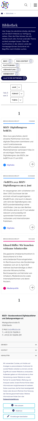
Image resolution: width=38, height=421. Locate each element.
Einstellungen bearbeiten (19, 416)
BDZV (5, 61)
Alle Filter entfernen (12, 78)
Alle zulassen (19, 405)
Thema (14, 100)
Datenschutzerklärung (11, 399)
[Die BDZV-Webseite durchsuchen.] (25, 5)
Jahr (14, 87)
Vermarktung (9, 70)
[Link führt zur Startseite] (5, 5)
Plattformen (9, 65)
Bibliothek (9, 13)
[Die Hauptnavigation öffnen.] (35, 5)
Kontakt (4, 350)
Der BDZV (4, 344)
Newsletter (5, 355)
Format (15, 94)
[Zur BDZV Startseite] (2, 13)
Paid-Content (22, 61)
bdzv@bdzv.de (14, 329)
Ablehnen (19, 411)
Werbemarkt (8, 74)
